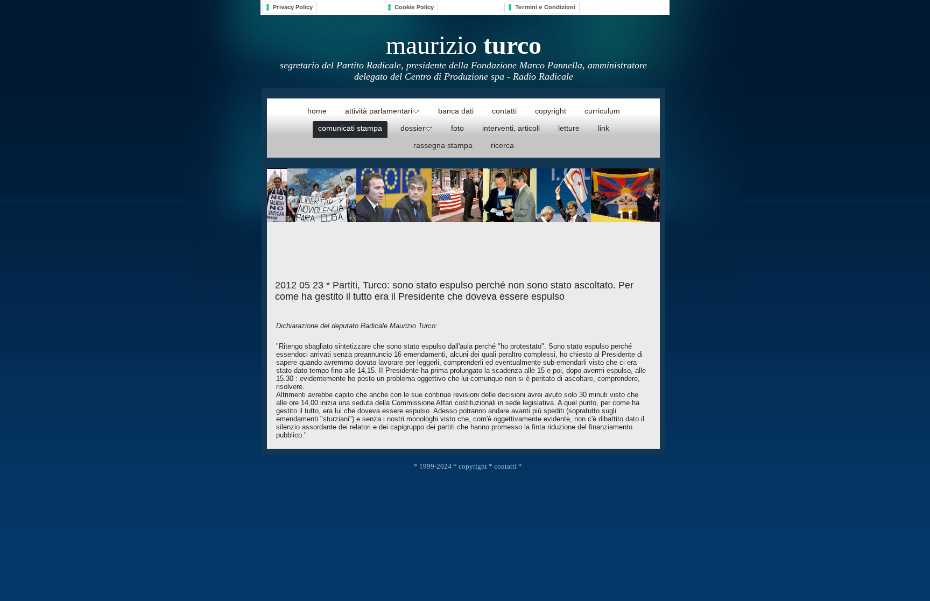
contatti (505, 466)
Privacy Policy (293, 7)
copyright (473, 466)
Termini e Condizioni (545, 7)
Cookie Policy (414, 7)
